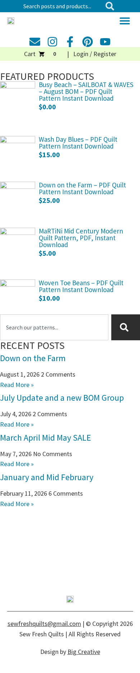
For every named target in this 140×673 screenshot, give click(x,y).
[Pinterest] (87, 41)
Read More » (17, 385)
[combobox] (61, 6)
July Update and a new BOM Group (62, 397)
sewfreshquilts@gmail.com (44, 623)
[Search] (111, 6)
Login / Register (94, 54)
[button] (124, 20)
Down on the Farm (33, 358)
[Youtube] (105, 41)
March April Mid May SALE (45, 437)
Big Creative (83, 651)
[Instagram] (52, 41)
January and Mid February (46, 477)
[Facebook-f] (70, 41)
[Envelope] (34, 41)
